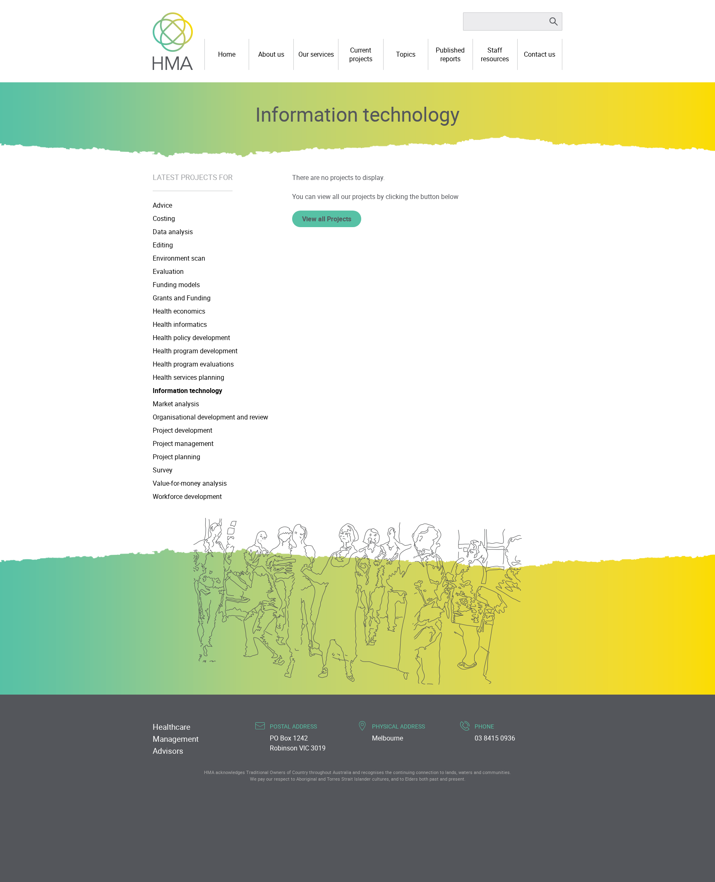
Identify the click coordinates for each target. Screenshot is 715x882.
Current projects (360, 54)
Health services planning (188, 377)
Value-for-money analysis (190, 483)
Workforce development (187, 496)
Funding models (176, 284)
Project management (183, 443)
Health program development (195, 350)
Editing (163, 244)
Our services (316, 54)
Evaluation (168, 271)
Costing (164, 218)
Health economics (179, 311)
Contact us (539, 54)
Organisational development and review (210, 417)
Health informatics (180, 324)
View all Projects (326, 218)
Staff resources (495, 54)
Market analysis (176, 403)
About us (271, 54)
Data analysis (173, 231)
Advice (162, 205)
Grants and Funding (182, 297)
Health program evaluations (193, 364)
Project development (182, 430)
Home (226, 54)
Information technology (187, 390)
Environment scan (179, 258)
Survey (163, 470)
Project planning (176, 456)
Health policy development (191, 337)
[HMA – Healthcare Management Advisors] (173, 41)
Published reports (450, 54)
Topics (405, 54)
